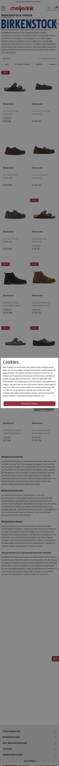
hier (9, 387)
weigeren (41, 390)
